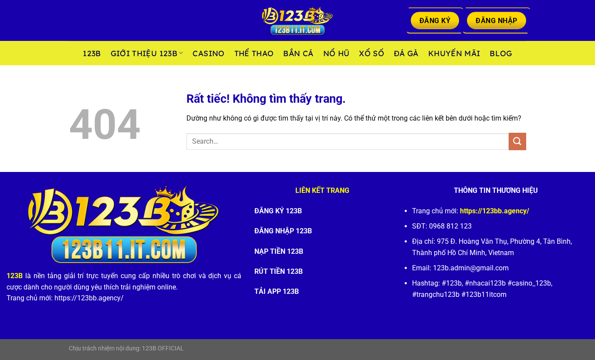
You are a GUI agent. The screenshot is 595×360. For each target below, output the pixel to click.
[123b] (297, 20)
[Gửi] (517, 141)
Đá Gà (406, 53)
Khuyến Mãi (454, 53)
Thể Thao (254, 53)
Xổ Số (371, 53)
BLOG (501, 53)
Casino (208, 53)
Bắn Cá (298, 53)
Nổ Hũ (336, 53)
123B (92, 53)
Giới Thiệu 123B (144, 53)
